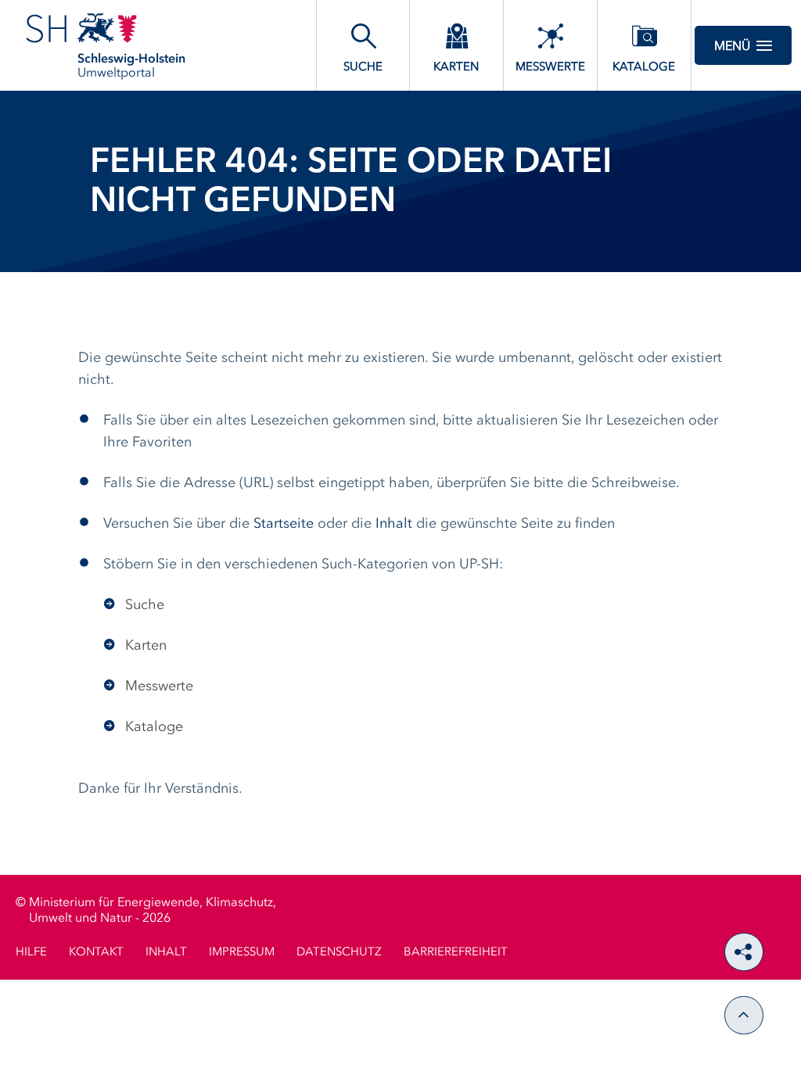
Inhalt (393, 524)
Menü (732, 47)
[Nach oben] (743, 1015)
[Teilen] (743, 952)
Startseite (283, 524)
